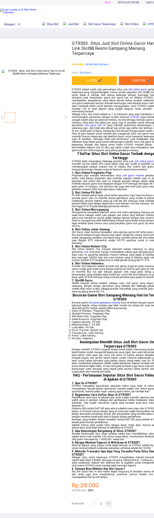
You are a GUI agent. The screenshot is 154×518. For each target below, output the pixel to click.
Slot (107, 2)
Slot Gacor (85, 72)
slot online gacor (137, 89)
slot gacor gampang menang (104, 302)
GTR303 (135, 117)
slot (86, 252)
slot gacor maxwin (133, 175)
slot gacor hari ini (95, 125)
